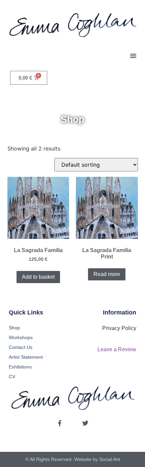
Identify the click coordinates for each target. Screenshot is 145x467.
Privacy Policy (119, 328)
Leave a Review (116, 349)
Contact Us (20, 347)
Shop (14, 327)
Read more (106, 274)
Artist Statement (26, 357)
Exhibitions (20, 366)
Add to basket (38, 277)
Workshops (21, 337)
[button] (133, 56)
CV (12, 376)
